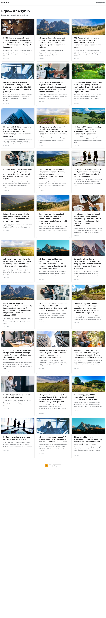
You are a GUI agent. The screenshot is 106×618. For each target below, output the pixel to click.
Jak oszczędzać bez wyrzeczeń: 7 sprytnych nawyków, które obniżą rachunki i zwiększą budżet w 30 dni (53, 439)
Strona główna (100, 2)
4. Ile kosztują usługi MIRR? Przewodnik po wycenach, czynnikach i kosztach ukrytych (86, 397)
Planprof (5, 2)
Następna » (57, 466)
